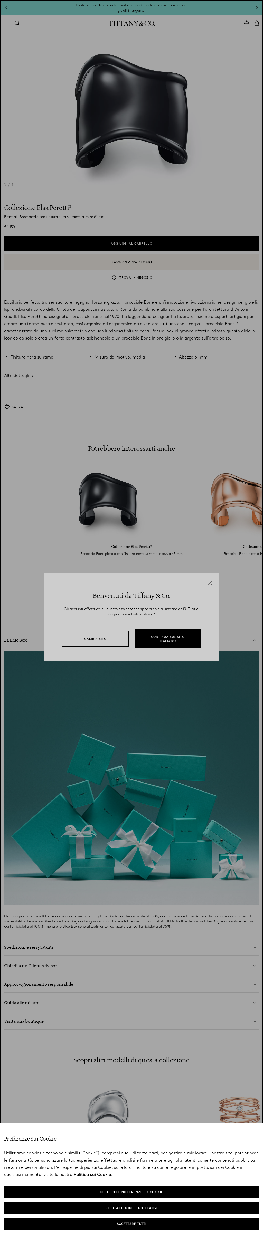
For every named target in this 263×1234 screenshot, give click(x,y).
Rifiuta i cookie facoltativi (132, 1208)
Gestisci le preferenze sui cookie (131, 1192)
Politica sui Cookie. (93, 1174)
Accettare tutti (131, 1224)
